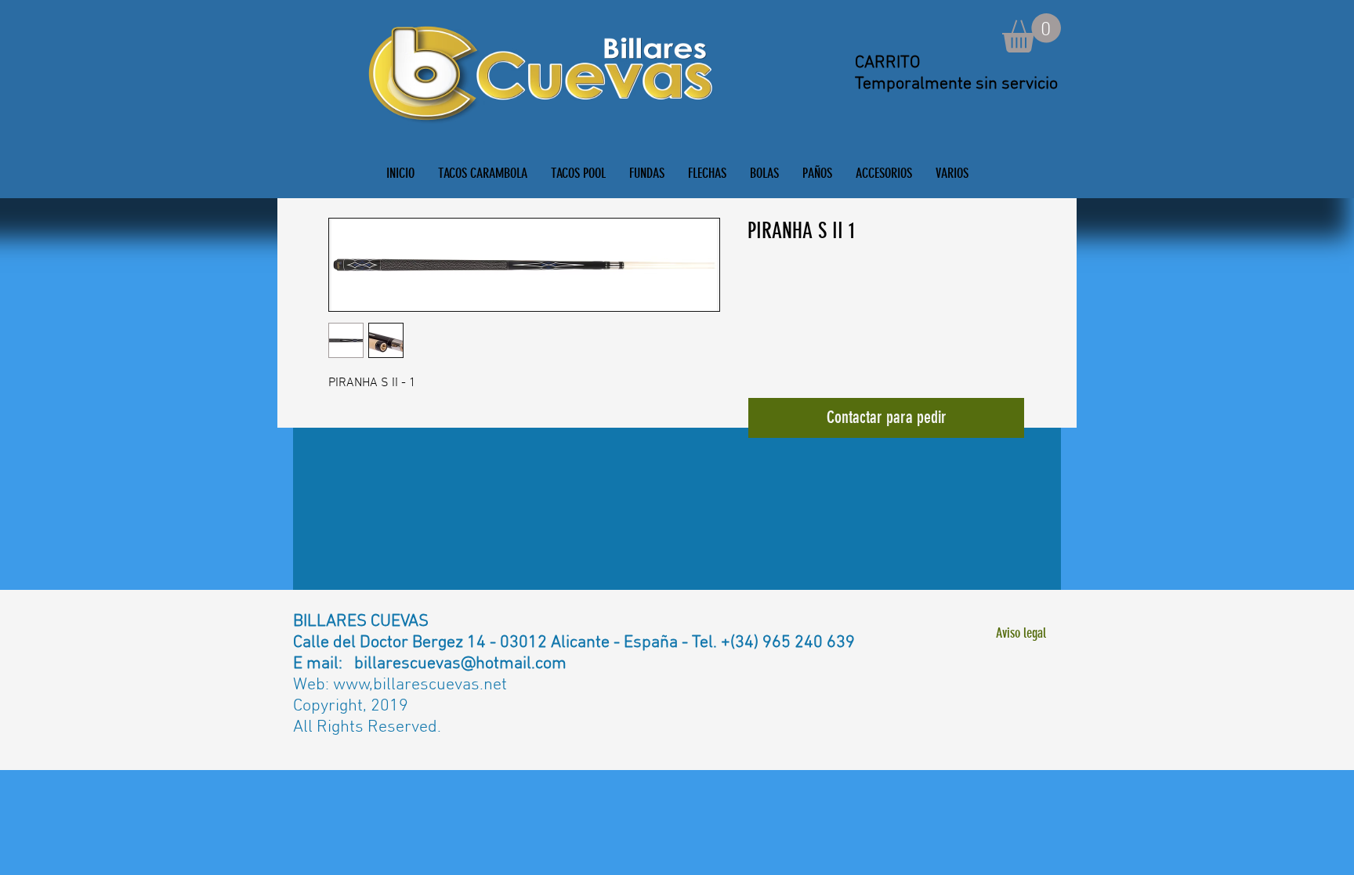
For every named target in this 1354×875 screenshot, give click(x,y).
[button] (1031, 32)
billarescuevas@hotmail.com (460, 663)
